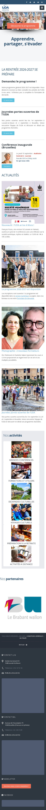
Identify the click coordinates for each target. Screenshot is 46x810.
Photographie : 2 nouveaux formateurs (20, 350)
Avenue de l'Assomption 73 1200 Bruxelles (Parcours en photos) (17, 724)
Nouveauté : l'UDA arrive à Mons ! (18, 225)
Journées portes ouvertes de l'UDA (18, 412)
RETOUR (22, 645)
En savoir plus (8, 100)
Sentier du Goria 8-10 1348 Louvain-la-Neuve (12, 662)
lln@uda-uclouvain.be (12, 673)
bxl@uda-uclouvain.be (12, 735)
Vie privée (23, 638)
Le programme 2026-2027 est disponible (21, 289)
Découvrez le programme (23, 25)
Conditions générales (35, 636)
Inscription (7, 166)
